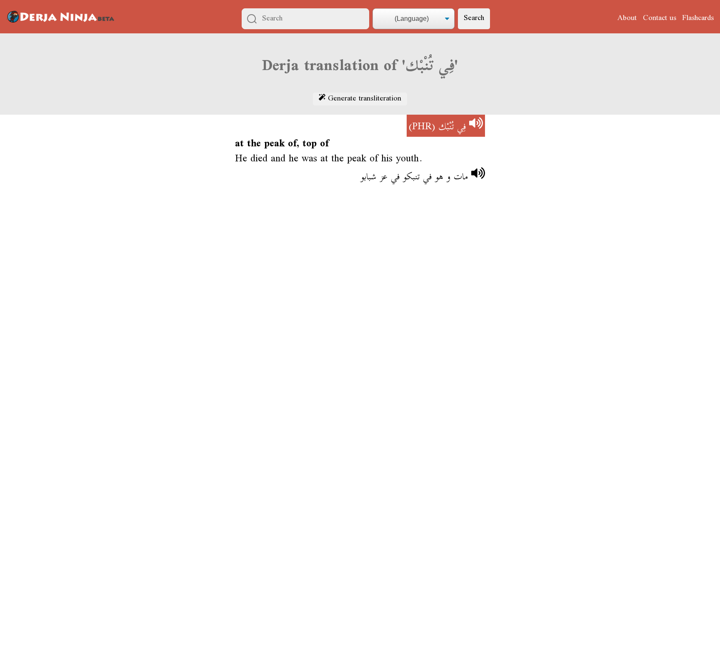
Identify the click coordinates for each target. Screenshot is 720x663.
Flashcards (698, 18)
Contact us (659, 18)
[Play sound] (476, 126)
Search (474, 18)
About (627, 18)
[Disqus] (360, 313)
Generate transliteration (363, 99)
